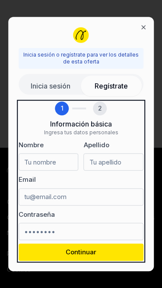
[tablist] (81, 84)
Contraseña (37, 214)
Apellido (96, 145)
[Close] (143, 27)
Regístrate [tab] (111, 86)
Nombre (31, 145)
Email (27, 179)
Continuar (81, 252)
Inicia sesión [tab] (50, 86)
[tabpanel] (81, 181)
